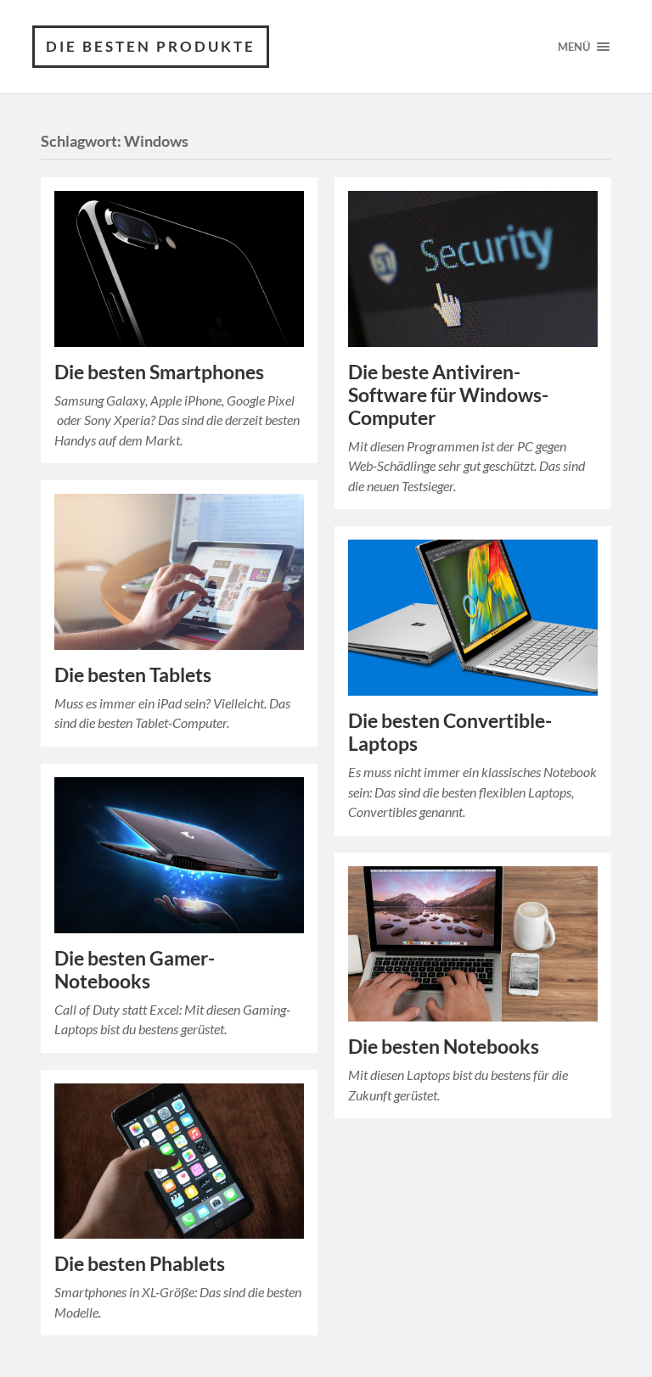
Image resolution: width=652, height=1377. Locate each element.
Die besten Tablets (132, 674)
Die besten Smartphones (159, 372)
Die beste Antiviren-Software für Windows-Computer (448, 395)
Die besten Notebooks (443, 1046)
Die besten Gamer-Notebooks (134, 970)
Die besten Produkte (151, 46)
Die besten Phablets (139, 1263)
